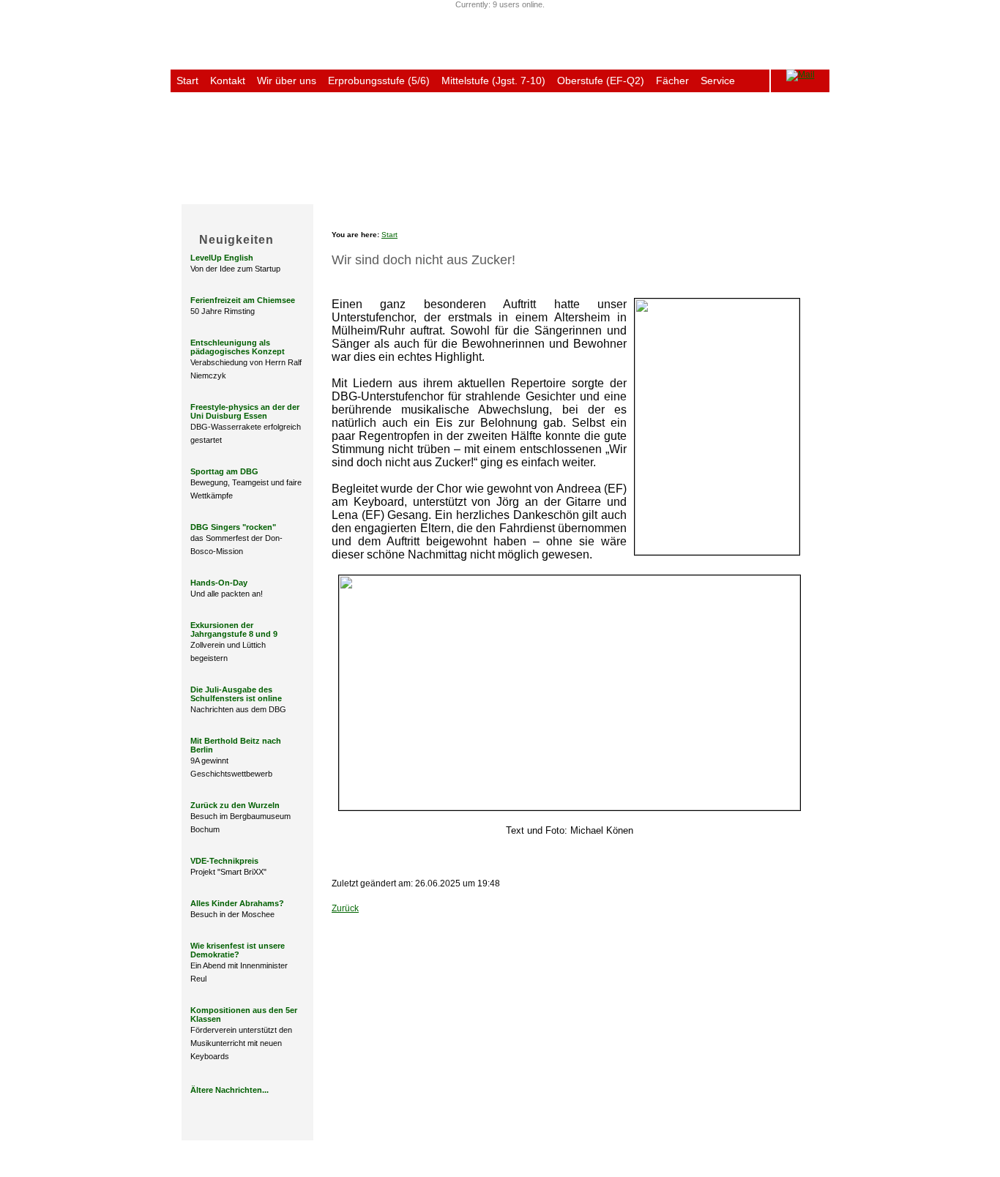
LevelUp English (221, 257)
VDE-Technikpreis (224, 860)
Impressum (298, 1151)
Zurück (345, 908)
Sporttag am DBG (224, 471)
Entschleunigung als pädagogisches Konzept (237, 347)
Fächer (672, 80)
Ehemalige (646, 192)
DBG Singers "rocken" (233, 527)
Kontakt (227, 80)
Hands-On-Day (218, 582)
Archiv (698, 192)
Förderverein (578, 192)
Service (718, 80)
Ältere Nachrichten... (229, 1090)
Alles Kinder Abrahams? (237, 903)
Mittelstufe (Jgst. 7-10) (493, 80)
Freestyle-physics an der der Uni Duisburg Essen (244, 411)
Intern (810, 192)
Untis (188, 103)
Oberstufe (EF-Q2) (600, 80)
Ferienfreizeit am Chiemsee (242, 300)
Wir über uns (286, 80)
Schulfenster (754, 192)
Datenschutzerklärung (374, 1151)
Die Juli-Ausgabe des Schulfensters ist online (236, 694)
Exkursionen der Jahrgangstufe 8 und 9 (233, 629)
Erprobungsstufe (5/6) (379, 80)
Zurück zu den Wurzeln (235, 805)
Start (187, 80)
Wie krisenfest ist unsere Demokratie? (237, 950)
